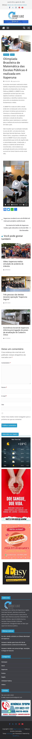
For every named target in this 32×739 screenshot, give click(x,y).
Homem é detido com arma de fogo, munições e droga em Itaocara (18, 4)
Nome (4, 387)
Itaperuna (4, 669)
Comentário (6, 363)
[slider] (14, 204)
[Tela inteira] (26, 205)
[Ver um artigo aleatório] (28, 28)
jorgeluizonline (16, 81)
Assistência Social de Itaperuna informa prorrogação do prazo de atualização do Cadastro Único (16, 331)
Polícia (3, 673)
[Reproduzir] (5, 205)
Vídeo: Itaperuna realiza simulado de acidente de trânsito (13, 263)
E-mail (4, 396)
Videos (12, 54)
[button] (16, 183)
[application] (16, 184)
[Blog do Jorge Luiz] (3, 28)
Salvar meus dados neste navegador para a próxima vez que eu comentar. (15, 418)
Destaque (6, 54)
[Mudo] (24, 205)
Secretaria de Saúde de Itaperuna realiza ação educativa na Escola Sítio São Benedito (16, 227)
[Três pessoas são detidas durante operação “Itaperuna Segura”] (16, 278)
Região (3, 677)
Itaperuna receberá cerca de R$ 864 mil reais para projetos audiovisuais (17, 219)
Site (2, 405)
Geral (3, 666)
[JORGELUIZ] (12, 602)
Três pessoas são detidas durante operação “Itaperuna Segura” (15, 296)
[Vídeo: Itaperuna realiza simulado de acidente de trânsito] (16, 244)
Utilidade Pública (6, 681)
